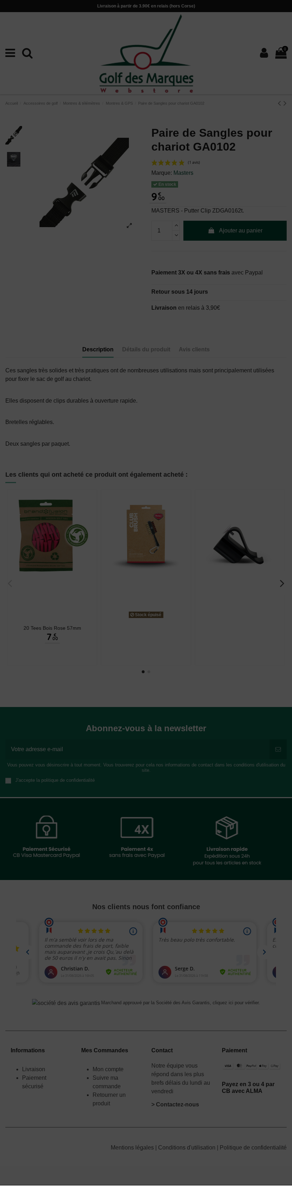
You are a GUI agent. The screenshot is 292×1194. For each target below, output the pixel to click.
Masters (183, 173)
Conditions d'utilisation (187, 1148)
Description (98, 349)
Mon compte (108, 1069)
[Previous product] (280, 103)
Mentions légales (133, 1148)
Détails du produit (146, 349)
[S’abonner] (278, 749)
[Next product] (285, 103)
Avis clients (194, 349)
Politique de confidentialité (253, 1148)
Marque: (161, 173)
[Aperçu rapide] (52, 618)
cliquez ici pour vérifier (236, 1002)
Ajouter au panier (240, 230)
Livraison (34, 1069)
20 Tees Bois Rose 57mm (52, 628)
